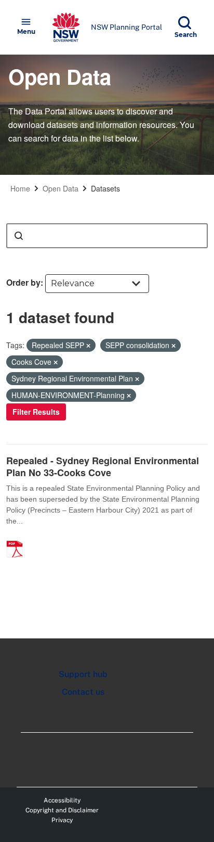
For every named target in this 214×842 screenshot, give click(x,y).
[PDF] (18, 538)
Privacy (62, 820)
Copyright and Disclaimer (62, 810)
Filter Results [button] (36, 411)
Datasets (105, 188)
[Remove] (88, 345)
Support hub (83, 674)
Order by (23, 282)
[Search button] (18, 235)
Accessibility (62, 800)
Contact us (83, 692)
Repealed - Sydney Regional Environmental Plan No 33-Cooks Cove (102, 466)
